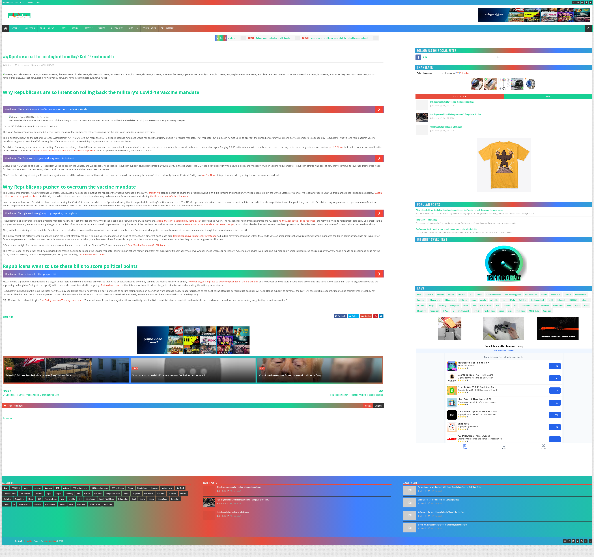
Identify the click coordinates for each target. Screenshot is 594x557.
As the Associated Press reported (297, 220)
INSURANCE (573, 300)
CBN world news (434, 300)
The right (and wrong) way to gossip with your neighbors (48, 213)
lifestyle (432, 305)
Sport (569, 305)
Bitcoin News (117, 28)
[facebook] (574, 2)
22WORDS (429, 294)
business (568, 294)
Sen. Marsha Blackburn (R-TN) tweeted (148, 245)
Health (75, 28)
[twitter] (590, 2)
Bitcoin (544, 294)
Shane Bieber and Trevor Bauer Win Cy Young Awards (438, 499)
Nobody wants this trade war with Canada (446, 126)
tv (453, 310)
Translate (465, 73)
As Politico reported (84, 150)
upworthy (477, 310)
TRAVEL (445, 310)
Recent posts (459, 96)
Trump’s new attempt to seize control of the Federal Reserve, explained (264, 38)
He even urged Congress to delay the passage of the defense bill (223, 281)
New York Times (486, 305)
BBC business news (493, 294)
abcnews (440, 294)
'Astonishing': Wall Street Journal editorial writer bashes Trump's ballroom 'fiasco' (38, 375)
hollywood (561, 300)
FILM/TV (512, 300)
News (419, 294)
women (501, 310)
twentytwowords (463, 310)
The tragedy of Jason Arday (426, 219)
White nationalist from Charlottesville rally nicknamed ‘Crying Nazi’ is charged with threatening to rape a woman (459, 210)
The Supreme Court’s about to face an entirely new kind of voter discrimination (446, 229)
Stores (586, 305)
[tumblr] (586, 2)
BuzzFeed (133, 28)
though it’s (154, 192)
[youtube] (565, 541)
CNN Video (463, 300)
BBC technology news (513, 294)
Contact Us (39, 2)
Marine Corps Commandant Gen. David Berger (209, 224)
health (551, 300)
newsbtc (507, 305)
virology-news (489, 310)
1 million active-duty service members (52, 150)
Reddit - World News (541, 305)
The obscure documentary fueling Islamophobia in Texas (452, 101)
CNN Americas (450, 300)
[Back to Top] (590, 541)
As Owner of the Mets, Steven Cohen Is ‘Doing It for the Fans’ (441, 512)
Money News (454, 305)
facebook (378, 405)
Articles (479, 294)
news (230, 38)
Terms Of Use (19, 2)
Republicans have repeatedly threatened (195, 235)
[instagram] (578, 2)
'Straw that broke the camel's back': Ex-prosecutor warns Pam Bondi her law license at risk (168, 375)
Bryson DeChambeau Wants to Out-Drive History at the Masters (442, 524)
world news (521, 310)
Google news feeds (537, 300)
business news (580, 294)
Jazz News (421, 305)
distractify (494, 300)
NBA (474, 305)
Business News (47, 28)
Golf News (522, 300)
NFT (515, 305)
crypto (473, 300)
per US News (336, 147)
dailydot (483, 300)
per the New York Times (92, 254)
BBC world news (531, 294)
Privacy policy (7, 2)
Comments (548, 96)
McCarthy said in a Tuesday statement (61, 300)
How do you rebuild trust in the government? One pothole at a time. (456, 114)
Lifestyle (88, 28)
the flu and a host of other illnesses (169, 196)
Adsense (16, 28)
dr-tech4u (28, 541)
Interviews (585, 300)
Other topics (149, 28)
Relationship (558, 305)
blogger (368, 405)
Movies (466, 305)
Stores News (421, 310)
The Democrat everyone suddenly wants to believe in (46, 158)
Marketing (30, 28)
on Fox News (209, 175)
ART (471, 294)
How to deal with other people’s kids (37, 273)
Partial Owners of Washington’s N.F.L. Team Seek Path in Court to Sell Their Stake (449, 487)
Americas (461, 294)
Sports (63, 28)
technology (434, 310)
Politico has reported (112, 285)
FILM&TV (101, 28)
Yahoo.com (547, 310)
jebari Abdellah (50, 541)
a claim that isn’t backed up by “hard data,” (178, 220)
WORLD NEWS (47, 65)
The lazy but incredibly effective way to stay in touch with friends (52, 109)
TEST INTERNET (168, 28)
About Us (30, 2)
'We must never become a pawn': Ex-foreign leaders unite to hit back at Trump (290, 375)
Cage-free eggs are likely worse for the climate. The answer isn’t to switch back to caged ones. (352, 38)
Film (503, 300)
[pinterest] (582, 2)
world (510, 310)
